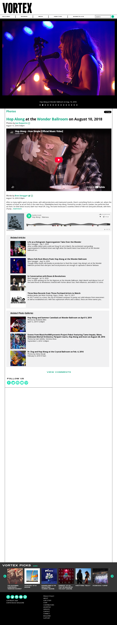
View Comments (59, 372)
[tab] (34, 566)
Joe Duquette (21, 123)
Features (6, 16)
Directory (58, 16)
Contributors (48, 605)
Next (112, 576)
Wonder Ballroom (52, 119)
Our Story (47, 600)
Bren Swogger (21, 195)
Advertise (47, 607)
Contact (46, 611)
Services (46, 609)
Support (46, 618)
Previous (4, 576)
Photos (11, 111)
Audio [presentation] (35, 566)
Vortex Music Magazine (15, 603)
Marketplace (78, 16)
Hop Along (15, 119)
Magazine (47, 616)
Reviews (24, 16)
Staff (45, 603)
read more (17, 209)
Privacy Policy (48, 596)
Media (40, 16)
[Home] (17, 13)
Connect (46, 614)
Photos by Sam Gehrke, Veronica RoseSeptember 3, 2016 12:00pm (66, 338)
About (45, 598)
